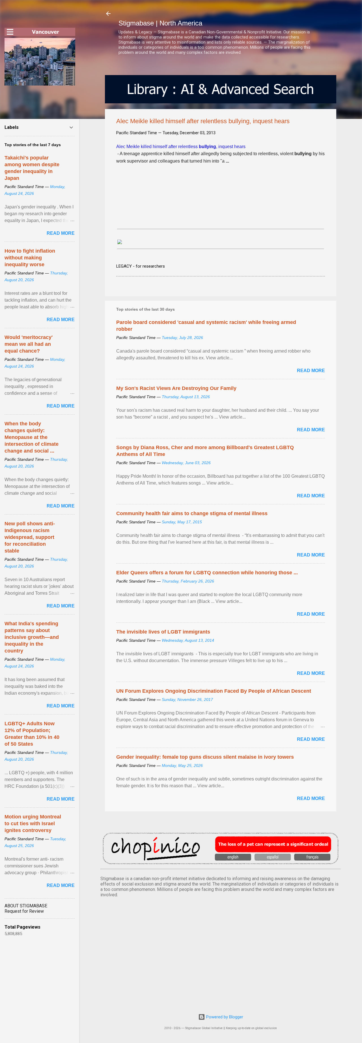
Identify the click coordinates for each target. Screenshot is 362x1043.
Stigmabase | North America (160, 23)
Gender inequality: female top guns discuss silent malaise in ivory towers (205, 757)
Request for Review (24, 911)
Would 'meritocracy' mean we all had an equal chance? (29, 344)
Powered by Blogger (224, 1016)
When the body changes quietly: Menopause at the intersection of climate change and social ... (32, 437)
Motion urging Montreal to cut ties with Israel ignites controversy (33, 823)
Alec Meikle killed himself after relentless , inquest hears (180, 146)
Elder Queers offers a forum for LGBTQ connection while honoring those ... (207, 572)
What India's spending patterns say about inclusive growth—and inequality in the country (32, 637)
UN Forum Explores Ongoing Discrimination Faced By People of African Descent (213, 691)
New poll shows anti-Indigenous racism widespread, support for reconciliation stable (30, 537)
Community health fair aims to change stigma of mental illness (192, 513)
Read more (311, 370)
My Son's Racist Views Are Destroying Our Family (176, 388)
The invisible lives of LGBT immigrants (163, 632)
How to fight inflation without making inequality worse (30, 257)
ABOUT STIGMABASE (26, 905)
